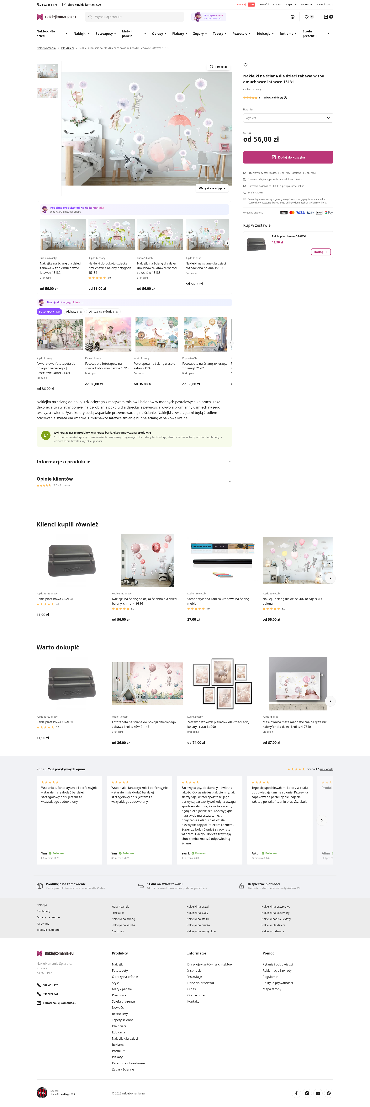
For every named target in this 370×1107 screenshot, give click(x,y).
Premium (118, 1051)
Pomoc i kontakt (324, 4)
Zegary (198, 33)
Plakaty (178, 33)
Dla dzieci (118, 931)
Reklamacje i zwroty (277, 970)
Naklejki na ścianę (123, 919)
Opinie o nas (196, 995)
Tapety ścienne (123, 1020)
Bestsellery (120, 1014)
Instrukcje (306, 4)
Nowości (264, 4)
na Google (326, 769)
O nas (191, 989)
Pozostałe (239, 33)
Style (115, 983)
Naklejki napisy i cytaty (276, 919)
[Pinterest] (328, 1093)
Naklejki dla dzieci (46, 33)
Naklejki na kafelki (123, 925)
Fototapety (104, 33)
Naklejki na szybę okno (201, 931)
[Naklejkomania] (72, 953)
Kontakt (193, 1001)
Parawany (43, 923)
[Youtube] (318, 1093)
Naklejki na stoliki (198, 919)
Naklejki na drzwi (198, 906)
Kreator (277, 4)
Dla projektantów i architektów (210, 964)
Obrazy (157, 33)
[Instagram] (307, 1093)
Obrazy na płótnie (103, 311)
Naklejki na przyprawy (276, 906)
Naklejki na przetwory (275, 913)
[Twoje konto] (292, 16)
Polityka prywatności (278, 983)
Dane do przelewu (200, 983)
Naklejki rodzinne (273, 931)
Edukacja (263, 33)
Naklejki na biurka (198, 925)
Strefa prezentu (310, 33)
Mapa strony (272, 989)
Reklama (286, 33)
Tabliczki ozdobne (48, 930)
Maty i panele (127, 33)
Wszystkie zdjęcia (212, 188)
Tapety (218, 33)
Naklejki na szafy (197, 913)
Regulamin (270, 977)
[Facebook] (296, 1093)
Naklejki (80, 33)
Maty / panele (120, 906)
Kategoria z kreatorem (128, 1063)
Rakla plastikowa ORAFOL (289, 236)
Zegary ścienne (123, 1069)
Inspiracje (291, 4)
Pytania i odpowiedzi (278, 964)
